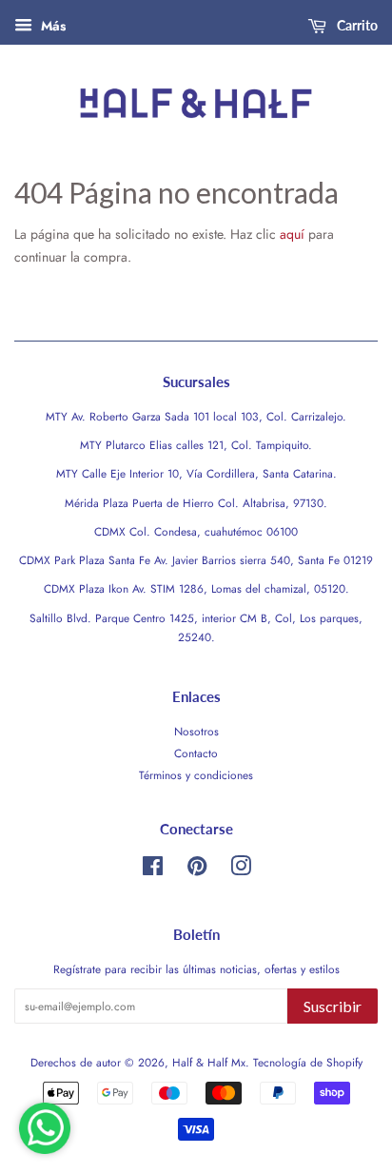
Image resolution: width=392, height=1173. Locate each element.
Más (51, 25)
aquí (292, 234)
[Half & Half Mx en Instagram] (240, 870)
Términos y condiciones (196, 775)
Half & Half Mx (208, 1062)
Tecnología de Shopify (308, 1062)
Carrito (356, 25)
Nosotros (196, 731)
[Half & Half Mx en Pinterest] (196, 870)
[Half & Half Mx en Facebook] (153, 870)
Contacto (196, 753)
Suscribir (333, 1006)
